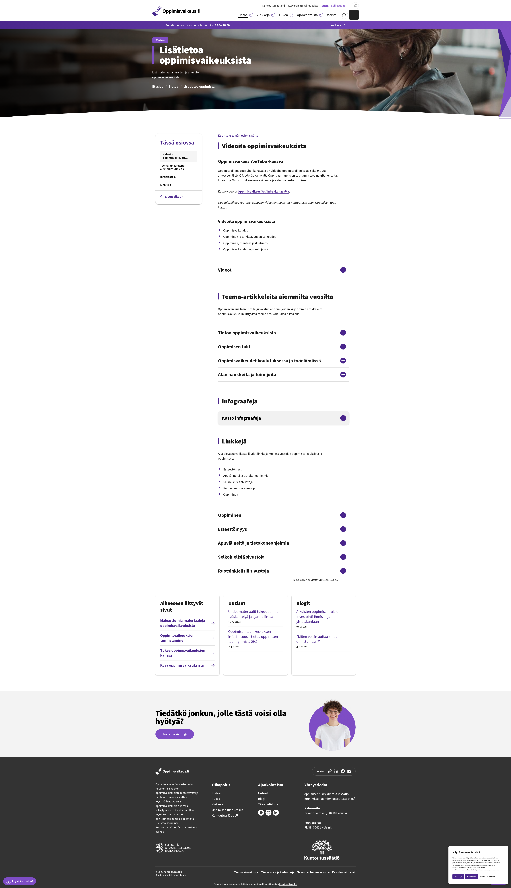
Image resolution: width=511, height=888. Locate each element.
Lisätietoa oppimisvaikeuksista (200, 86)
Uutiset (263, 793)
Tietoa (173, 86)
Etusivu (157, 86)
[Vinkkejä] (273, 15)
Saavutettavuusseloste (313, 872)
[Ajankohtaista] (321, 15)
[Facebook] (261, 813)
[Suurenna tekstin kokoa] (355, 5)
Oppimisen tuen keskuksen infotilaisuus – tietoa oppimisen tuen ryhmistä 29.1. (253, 636)
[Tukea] (291, 15)
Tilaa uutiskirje (268, 804)
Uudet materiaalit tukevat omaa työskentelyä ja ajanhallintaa (253, 614)
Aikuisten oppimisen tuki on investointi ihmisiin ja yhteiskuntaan (318, 616)
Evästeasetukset (344, 872)
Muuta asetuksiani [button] (487, 876)
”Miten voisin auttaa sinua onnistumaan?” (316, 639)
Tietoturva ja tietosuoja (277, 872)
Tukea (216, 798)
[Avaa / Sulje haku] (344, 15)
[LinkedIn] (276, 813)
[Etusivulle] (176, 11)
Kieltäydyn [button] (471, 876)
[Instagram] (268, 813)
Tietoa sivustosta (246, 872)
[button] (245, 15)
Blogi (261, 798)
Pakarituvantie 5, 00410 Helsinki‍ (325, 813)
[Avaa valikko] (354, 15)
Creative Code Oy (288, 884)
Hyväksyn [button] (458, 876)
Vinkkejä (217, 804)
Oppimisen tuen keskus (227, 809)
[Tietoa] (251, 15)
